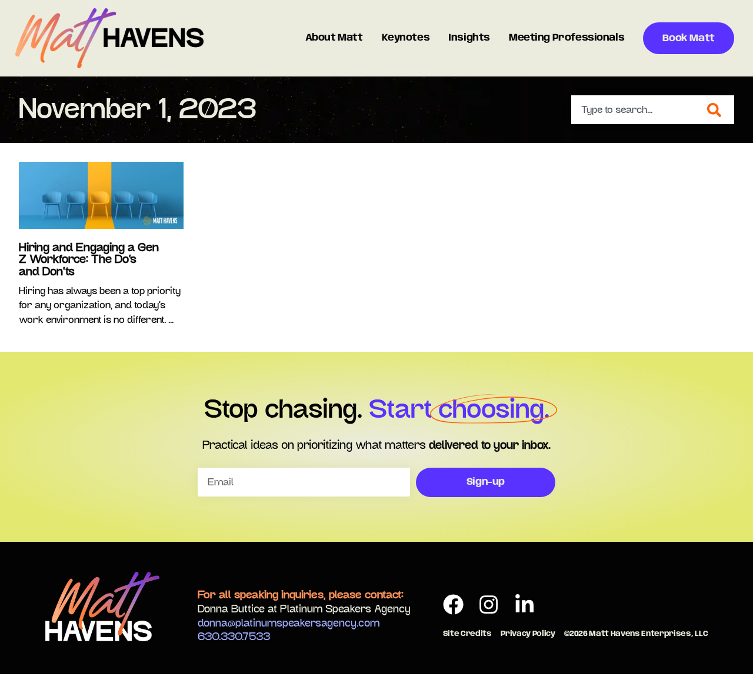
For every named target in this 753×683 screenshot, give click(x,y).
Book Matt (688, 39)
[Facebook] (453, 605)
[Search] (720, 109)
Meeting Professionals (566, 38)
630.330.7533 (234, 637)
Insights (469, 38)
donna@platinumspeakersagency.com (288, 623)
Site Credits (467, 634)
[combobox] (639, 109)
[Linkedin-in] (524, 605)
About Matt (334, 38)
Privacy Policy (528, 634)
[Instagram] (489, 605)
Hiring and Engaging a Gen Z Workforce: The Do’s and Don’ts (89, 260)
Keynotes (406, 38)
